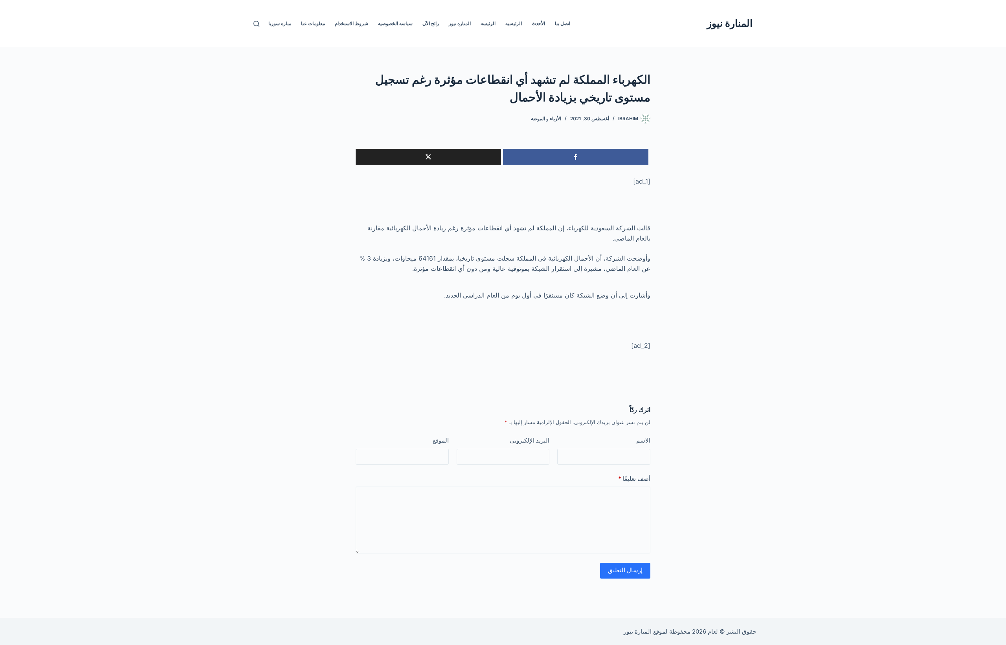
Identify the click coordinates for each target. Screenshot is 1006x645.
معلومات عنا (313, 23)
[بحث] (256, 24)
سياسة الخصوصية (395, 23)
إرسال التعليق (625, 570)
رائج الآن (430, 23)
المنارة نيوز (730, 23)
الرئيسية (513, 23)
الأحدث (538, 23)
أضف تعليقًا (634, 478)
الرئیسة (488, 23)
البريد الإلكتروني (529, 440)
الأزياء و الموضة (546, 118)
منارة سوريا (279, 23)
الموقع (441, 440)
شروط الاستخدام (351, 23)
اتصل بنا (562, 23)
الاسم (643, 440)
